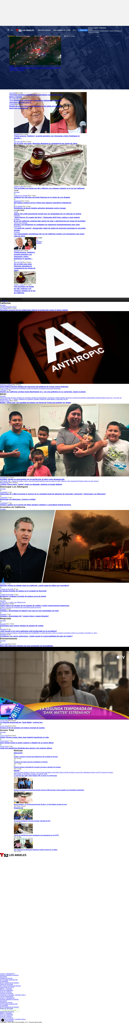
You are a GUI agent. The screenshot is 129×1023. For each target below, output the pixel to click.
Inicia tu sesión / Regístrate (97, 28)
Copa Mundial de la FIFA (62, 30)
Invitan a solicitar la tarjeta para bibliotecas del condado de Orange (36, 756)
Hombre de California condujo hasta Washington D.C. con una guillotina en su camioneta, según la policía (43, 392)
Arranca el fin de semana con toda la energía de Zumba (22, 728)
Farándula (17, 215)
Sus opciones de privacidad (10, 1010)
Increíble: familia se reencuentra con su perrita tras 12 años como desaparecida (32, 479)
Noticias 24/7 (83, 30)
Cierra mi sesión (93, 32)
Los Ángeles (4, 308)
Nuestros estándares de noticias (9, 975)
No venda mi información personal (10, 986)
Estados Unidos (5, 401)
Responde (3, 604)
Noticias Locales (44, 30)
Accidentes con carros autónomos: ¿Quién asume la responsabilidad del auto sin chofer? (36, 636)
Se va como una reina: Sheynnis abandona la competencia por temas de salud (45, 143)
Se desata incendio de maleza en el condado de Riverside (23, 591)
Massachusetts (4, 482)
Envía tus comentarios (6, 990)
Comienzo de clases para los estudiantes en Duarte (31, 762)
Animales (12, 104)
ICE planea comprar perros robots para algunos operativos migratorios (42, 203)
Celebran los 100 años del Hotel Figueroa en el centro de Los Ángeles (42, 197)
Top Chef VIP (38, 36)
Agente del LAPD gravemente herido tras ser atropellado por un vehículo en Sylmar (47, 214)
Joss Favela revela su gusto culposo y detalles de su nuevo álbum (27, 743)
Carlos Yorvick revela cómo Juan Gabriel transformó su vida (24, 737)
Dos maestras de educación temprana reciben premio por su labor (35, 849)
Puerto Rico (17, 226)
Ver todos (17, 192)
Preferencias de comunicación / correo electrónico (105, 31)
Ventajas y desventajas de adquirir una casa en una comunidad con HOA (29, 611)
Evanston (3, 477)
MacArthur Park (14, 98)
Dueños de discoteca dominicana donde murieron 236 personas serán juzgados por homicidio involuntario (49, 790)
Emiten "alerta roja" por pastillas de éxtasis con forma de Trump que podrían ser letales (35, 403)
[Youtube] (42, 972)
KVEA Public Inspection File (9, 979)
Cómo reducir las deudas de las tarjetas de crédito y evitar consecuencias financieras (34, 606)
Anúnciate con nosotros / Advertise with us (13, 995)
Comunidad (3, 492)
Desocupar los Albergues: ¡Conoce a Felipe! (18, 499)
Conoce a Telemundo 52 (7, 973)
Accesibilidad (4, 981)
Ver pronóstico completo (39, 241)
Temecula (12, 93)
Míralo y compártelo (6, 989)
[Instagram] (42, 914)
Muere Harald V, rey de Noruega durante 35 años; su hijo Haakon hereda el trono (40, 804)
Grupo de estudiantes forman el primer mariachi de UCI (32, 821)
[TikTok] (42, 943)
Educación (18, 753)
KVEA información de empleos (9, 983)
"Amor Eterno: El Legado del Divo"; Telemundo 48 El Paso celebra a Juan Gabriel (47, 217)
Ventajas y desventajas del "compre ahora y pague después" (24, 616)
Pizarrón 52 (18, 808)
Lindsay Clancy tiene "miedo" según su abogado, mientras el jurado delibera (31, 484)
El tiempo (76, 30)
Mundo (16, 771)
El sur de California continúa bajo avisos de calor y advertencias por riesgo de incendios (50, 221)
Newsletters (3, 976)
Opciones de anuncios (6, 993)
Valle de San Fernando (20, 223)
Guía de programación (6, 996)
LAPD (11, 66)
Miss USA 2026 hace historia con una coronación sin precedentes (26, 646)
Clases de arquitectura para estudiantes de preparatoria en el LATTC (36, 835)
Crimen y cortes (19, 186)
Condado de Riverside (7, 589)
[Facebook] (42, 886)
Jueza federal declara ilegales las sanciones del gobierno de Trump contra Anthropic (34, 387)
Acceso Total (4, 644)
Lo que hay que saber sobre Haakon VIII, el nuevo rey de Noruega (35, 775)
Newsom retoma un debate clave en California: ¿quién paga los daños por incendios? (34, 586)
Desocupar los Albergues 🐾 (23, 36)
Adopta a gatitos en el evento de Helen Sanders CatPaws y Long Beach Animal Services (35, 505)
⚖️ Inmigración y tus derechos (53, 36)
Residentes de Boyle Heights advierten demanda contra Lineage (40, 208)
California (3, 390)
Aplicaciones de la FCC (7, 987)
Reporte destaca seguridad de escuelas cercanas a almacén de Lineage (37, 767)
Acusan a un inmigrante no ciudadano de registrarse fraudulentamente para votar (47, 225)
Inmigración (17, 201)
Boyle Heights (18, 206)
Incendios (3, 584)
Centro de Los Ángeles (21, 195)
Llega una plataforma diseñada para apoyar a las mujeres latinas (26, 748)
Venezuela (17, 134)
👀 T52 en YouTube (69, 36)
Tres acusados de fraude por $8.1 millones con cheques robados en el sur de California (49, 188)
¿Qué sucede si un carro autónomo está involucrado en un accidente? (28, 631)
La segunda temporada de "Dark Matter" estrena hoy (21, 722)
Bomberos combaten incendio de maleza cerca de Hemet (23, 596)
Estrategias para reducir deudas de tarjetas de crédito (21, 626)
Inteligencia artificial (6, 385)
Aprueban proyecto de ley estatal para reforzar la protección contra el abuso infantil (34, 310)
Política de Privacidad (6, 984)
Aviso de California (6, 992)
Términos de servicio (6, 978)
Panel (90, 29)
